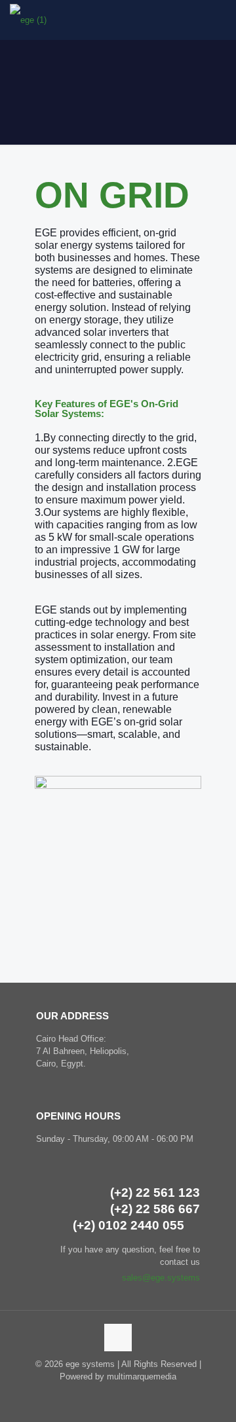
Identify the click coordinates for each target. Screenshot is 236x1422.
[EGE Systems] (28, 19)
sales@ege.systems (161, 1278)
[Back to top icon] (118, 1337)
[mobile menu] (218, 20)
